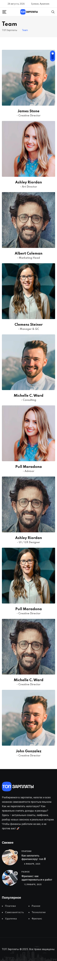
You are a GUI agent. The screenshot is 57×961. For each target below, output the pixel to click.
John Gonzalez (28, 751)
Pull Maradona (28, 467)
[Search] (53, 11)
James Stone (28, 111)
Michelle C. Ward (28, 395)
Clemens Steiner (29, 324)
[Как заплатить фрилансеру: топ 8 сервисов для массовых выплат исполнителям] (10, 857)
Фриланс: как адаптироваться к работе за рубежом (38, 880)
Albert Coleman (28, 253)
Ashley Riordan (28, 182)
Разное (26, 872)
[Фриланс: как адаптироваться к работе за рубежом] (10, 878)
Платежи (27, 851)
